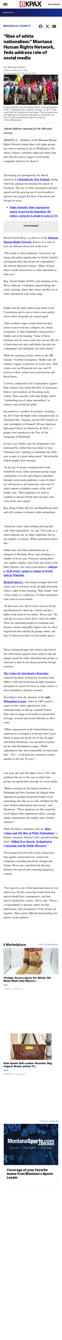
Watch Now (53, 4)
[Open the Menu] (5, 4)
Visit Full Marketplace (48, 945)
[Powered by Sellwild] (54, 1121)
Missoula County (17, 25)
